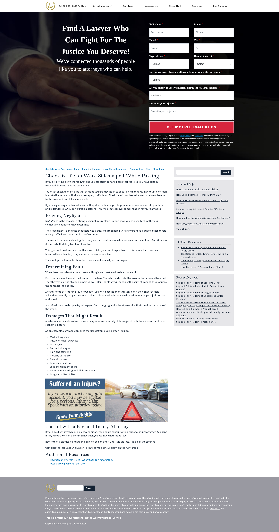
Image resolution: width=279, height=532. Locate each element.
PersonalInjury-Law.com (57, 498)
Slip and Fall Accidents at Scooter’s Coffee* (198, 282)
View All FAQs (183, 229)
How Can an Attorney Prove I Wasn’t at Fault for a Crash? (81, 459)
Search (225, 172)
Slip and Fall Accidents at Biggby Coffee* (197, 292)
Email (152, 40)
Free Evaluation (220, 6)
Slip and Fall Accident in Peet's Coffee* (196, 321)
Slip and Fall (175, 6)
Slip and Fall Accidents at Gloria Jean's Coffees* (201, 302)
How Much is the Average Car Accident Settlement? (203, 218)
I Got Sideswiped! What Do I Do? (67, 463)
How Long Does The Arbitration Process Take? (200, 223)
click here (215, 508)
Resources (197, 6)
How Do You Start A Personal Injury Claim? (198, 194)
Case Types (128, 6)
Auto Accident (151, 6)
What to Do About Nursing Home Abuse (197, 318)
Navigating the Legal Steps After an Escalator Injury (203, 305)
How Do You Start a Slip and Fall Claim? (197, 189)
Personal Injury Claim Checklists (147, 169)
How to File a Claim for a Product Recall (197, 309)
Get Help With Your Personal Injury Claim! (67, 169)
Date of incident (203, 56)
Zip (196, 40)
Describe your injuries (161, 103)
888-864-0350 (70, 6)
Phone (197, 24)
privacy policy (185, 135)
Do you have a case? (102, 6)
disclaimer (199, 135)
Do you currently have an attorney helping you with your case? (184, 71)
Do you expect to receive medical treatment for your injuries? (184, 87)
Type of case (156, 56)
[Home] (50, 6)
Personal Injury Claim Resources (109, 169)
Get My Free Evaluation (191, 127)
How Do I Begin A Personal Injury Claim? (202, 267)
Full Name (155, 24)
